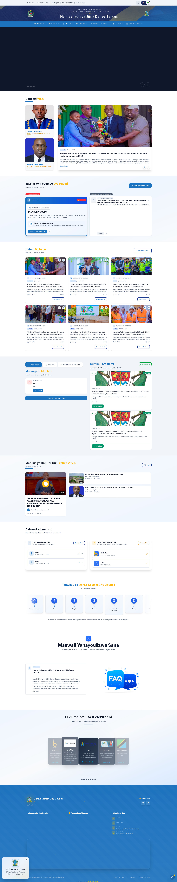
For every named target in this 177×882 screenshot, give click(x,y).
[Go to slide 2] (33, 86)
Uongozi (56, 3)
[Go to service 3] (84, 779)
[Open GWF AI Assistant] (172, 877)
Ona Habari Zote (142, 251)
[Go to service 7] (92, 779)
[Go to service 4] (86, 779)
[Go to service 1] (81, 779)
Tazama (39, 390)
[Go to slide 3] (36, 86)
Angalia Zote (144, 364)
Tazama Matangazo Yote (56, 398)
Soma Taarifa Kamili (36, 231)
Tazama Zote (79, 543)
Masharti (132, 877)
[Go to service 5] (88, 779)
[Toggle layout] (26, 859)
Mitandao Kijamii (43, 3)
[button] (56, 679)
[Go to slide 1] (29, 86)
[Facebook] (148, 803)
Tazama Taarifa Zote (141, 186)
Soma (100, 233)
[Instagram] (143, 803)
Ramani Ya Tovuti (145, 877)
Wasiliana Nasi (68, 3)
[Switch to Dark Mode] (138, 3)
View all (146, 465)
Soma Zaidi (62, 166)
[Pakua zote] (79, 553)
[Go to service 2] (83, 779)
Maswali (31, 3)
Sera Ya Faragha (119, 877)
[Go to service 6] (90, 779)
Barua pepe (81, 3)
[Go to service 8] (94, 779)
